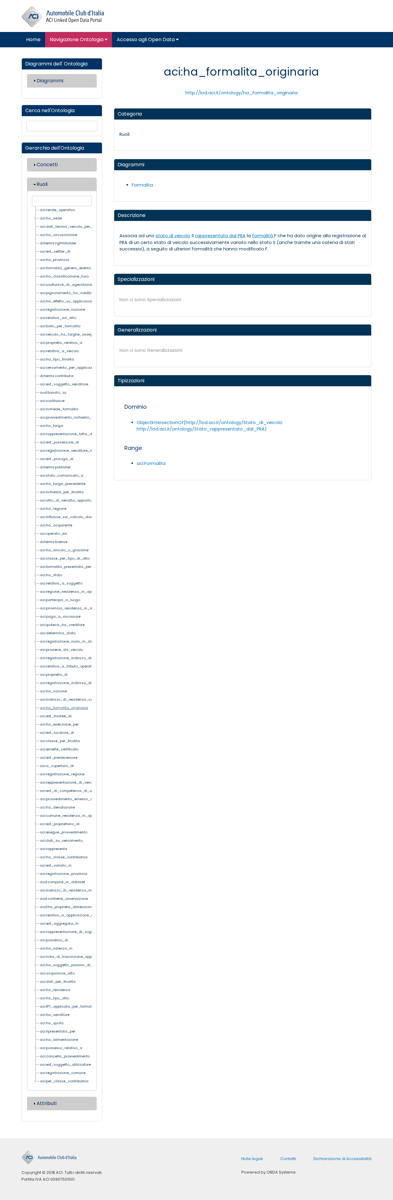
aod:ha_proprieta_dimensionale (68, 907)
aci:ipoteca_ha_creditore (62, 625)
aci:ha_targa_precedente (62, 484)
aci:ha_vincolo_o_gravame (64, 550)
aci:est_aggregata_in (59, 923)
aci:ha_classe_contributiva (64, 857)
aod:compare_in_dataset (62, 882)
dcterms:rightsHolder (58, 243)
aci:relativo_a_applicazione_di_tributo (74, 915)
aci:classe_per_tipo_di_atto (65, 558)
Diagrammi (50, 80)
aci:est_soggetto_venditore (64, 384)
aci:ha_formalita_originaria (64, 708)
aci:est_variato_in (56, 865)
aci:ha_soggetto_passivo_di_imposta (73, 965)
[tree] (62, 646)
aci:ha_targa (51, 425)
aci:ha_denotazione (57, 807)
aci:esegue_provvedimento (63, 832)
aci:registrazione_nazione (62, 309)
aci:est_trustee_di (56, 716)
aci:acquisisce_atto (57, 973)
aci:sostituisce (52, 401)
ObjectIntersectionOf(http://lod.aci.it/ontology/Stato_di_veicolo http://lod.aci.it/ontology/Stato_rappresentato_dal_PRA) (209, 425)
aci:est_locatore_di (57, 732)
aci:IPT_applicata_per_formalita (68, 1006)
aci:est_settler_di (55, 251)
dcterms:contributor (57, 376)
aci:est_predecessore (58, 757)
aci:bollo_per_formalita (60, 326)
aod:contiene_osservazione (64, 898)
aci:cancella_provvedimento (65, 1056)
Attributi (46, 1103)
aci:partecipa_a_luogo (60, 600)
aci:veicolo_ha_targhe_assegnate (70, 334)
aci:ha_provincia (54, 260)
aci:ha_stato (51, 575)
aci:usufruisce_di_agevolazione (67, 284)
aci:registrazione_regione (62, 774)
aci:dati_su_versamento (61, 840)
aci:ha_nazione (53, 691)
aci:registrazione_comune (62, 1073)
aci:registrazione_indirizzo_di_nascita (73, 658)
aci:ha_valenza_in (56, 948)
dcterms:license (53, 542)
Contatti (288, 1158)
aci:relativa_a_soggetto (61, 583)
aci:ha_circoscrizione (58, 235)
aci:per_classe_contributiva (64, 1081)
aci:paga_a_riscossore (60, 616)
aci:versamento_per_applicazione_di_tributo (79, 367)
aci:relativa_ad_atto (58, 318)
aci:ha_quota (52, 1023)
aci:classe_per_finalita (60, 741)
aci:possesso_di (54, 940)
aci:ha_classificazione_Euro (64, 276)
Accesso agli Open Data (146, 39)
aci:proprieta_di (54, 674)
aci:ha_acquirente (56, 525)
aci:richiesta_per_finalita (62, 492)
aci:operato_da (53, 533)
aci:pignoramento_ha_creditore (68, 293)
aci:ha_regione (53, 508)
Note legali (252, 1158)
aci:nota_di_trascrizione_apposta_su (73, 956)
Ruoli (42, 184)
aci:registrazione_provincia (63, 873)
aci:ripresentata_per (57, 1031)
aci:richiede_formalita (59, 409)
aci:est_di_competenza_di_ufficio (70, 791)
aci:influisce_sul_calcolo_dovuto (68, 517)
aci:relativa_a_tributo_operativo (68, 666)
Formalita (142, 185)
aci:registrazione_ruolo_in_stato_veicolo (75, 641)
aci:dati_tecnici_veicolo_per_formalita (74, 226)
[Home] (62, 16)
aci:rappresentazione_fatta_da (67, 434)
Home (33, 39)
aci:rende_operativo (57, 210)
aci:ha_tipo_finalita (57, 359)
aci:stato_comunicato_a (61, 475)
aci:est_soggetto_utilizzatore (65, 1064)
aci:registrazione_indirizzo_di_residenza (75, 683)
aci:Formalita (151, 463)
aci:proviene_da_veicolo (61, 649)
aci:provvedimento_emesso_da (67, 799)
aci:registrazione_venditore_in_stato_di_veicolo (82, 450)
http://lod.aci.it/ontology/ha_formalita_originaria (241, 93)
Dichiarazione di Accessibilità (342, 1158)
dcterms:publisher (55, 467)
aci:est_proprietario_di (60, 824)
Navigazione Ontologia (77, 39)
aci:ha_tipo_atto (54, 998)
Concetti (47, 164)
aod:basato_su (53, 392)
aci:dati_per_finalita (58, 981)
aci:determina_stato (58, 633)
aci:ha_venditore (54, 1015)
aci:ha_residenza (55, 990)
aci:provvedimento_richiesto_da (68, 417)
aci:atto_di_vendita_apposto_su (69, 500)
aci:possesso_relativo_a (61, 1048)
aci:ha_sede (51, 218)
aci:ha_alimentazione (59, 1039)
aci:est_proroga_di (56, 459)
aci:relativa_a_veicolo (59, 351)
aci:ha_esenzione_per (59, 724)
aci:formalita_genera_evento (65, 268)
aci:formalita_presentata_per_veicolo (73, 567)
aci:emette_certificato (59, 749)
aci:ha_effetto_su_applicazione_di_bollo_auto (81, 301)
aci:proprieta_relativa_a (61, 342)
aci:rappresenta (53, 849)
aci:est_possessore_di (59, 442)
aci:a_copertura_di (57, 766)
